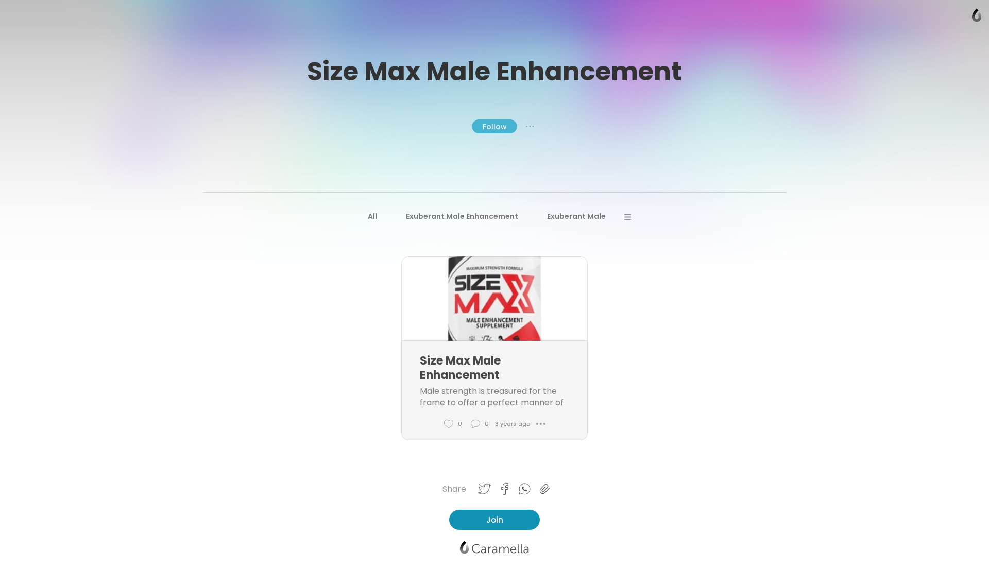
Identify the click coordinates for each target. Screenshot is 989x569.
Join (494, 519)
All (372, 216)
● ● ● (530, 126)
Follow (495, 127)
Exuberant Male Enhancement (462, 216)
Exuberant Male (576, 216)
